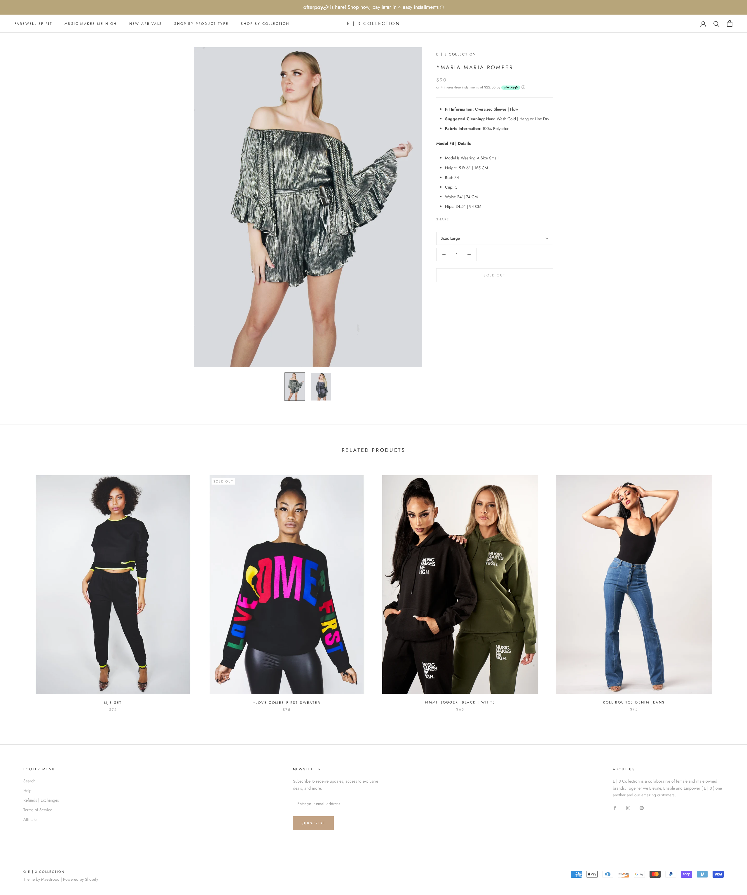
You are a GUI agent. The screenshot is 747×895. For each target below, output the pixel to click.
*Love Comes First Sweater (286, 702)
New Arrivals (145, 23)
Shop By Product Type (201, 23)
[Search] (716, 23)
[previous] (18, 587)
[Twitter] (462, 218)
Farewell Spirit (33, 23)
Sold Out (494, 275)
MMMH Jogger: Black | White (460, 702)
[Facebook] (454, 218)
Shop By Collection (265, 23)
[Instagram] (628, 807)
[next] (728, 587)
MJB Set (113, 702)
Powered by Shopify (80, 879)
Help (27, 790)
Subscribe (313, 823)
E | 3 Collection (456, 54)
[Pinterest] (470, 218)
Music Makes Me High (90, 23)
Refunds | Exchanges (41, 800)
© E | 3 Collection (44, 871)
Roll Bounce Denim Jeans (634, 702)
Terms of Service (37, 810)
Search (29, 781)
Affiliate (29, 819)
